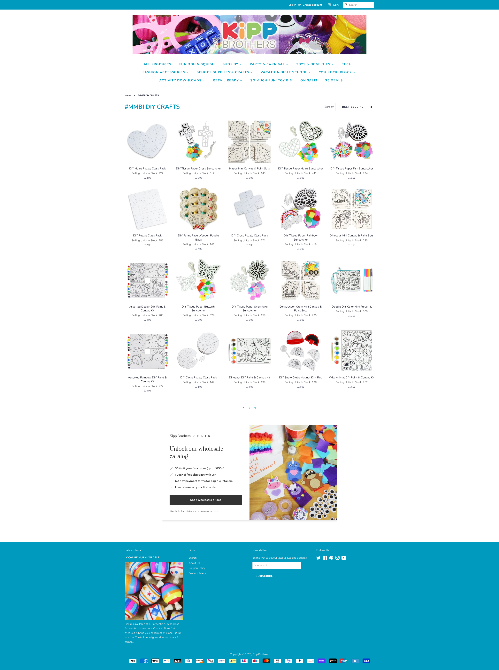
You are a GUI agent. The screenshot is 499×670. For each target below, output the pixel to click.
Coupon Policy (197, 568)
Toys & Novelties (313, 64)
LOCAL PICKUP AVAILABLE (142, 557)
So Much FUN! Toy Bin (271, 80)
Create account (312, 5)
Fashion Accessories (164, 72)
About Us (194, 563)
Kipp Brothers (260, 654)
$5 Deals (334, 80)
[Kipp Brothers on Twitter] (318, 559)
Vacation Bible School (284, 72)
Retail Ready (226, 80)
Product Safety (197, 573)
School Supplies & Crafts (223, 72)
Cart (335, 5)
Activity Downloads (181, 80)
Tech (346, 64)
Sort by (329, 107)
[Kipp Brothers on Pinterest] (331, 559)
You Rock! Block (336, 72)
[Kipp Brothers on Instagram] (337, 559)
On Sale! (308, 80)
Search (193, 558)
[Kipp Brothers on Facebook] (325, 559)
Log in (292, 5)
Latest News (133, 550)
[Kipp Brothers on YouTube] (344, 559)
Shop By (231, 64)
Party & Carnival (268, 64)
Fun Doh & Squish (197, 64)
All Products (157, 64)
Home (128, 95)
